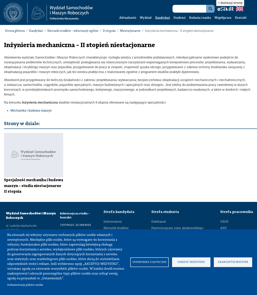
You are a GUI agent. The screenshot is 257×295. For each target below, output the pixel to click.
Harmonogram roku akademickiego (177, 228)
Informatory (113, 221)
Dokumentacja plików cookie (25, 285)
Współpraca (222, 18)
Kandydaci (162, 18)
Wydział (146, 18)
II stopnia (109, 31)
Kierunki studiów (116, 228)
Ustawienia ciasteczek (149, 262)
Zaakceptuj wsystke (233, 262)
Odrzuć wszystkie (191, 262)
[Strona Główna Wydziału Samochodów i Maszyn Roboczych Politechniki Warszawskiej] (62, 13)
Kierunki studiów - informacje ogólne (72, 31)
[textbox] (15, 13)
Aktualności (127, 18)
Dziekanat (158, 221)
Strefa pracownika (236, 212)
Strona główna (15, 31)
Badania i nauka (200, 18)
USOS (224, 221)
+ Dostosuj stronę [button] (230, 3)
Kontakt (241, 18)
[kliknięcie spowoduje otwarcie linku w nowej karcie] (13, 13)
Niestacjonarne (130, 31)
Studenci (179, 18)
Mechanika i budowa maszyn (31, 110)
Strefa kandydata (119, 212)
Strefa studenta (165, 212)
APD (223, 228)
